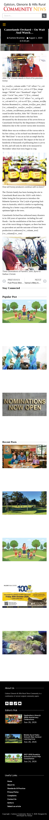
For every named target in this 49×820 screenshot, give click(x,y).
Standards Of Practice (16, 788)
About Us (11, 785)
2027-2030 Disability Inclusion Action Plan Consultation (32, 757)
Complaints (12, 796)
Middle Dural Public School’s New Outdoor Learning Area (33, 737)
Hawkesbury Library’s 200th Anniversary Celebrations (32, 717)
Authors (10, 803)
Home (9, 781)
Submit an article (14, 806)
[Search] (44, 15)
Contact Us (11, 799)
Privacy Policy (12, 792)
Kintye (29, 816)
